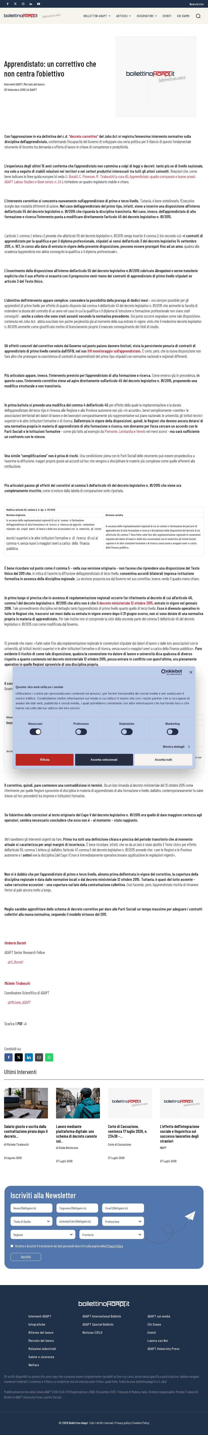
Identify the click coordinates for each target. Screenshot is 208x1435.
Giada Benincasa (68, 1148)
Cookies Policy (141, 1423)
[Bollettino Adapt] (32, 16)
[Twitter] (15, 4)
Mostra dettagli (174, 746)
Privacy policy (123, 1423)
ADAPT (33, 90)
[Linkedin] (30, 4)
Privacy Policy (114, 1246)
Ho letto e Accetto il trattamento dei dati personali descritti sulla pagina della (69, 1246)
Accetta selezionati (104, 759)
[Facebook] (7, 4)
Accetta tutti (163, 759)
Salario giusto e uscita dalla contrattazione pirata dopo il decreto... (26, 1131)
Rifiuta (44, 759)
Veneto (141, 431)
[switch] (81, 731)
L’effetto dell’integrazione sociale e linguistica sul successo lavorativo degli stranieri (179, 1133)
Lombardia (126, 431)
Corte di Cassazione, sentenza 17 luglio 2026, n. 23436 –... (127, 1131)
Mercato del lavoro (34, 84)
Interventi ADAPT (13, 84)
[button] (198, 16)
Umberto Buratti (15, 942)
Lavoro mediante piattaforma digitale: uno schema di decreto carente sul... (76, 1133)
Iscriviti (26, 1256)
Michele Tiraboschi (17, 983)
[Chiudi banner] (191, 672)
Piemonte (111, 431)
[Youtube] (38, 4)
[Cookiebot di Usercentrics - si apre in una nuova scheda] (164, 672)
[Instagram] (23, 4)
